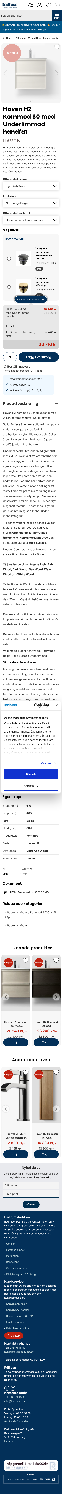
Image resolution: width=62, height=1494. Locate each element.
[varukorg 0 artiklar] (57, 5)
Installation (12, 1255)
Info (38, 269)
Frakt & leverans (15, 1322)
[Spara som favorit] (25, 960)
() (28, 892)
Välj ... (16, 1042)
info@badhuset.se (15, 1401)
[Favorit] (57, 47)
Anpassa (29, 785)
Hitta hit (8, 1441)
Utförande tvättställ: (16, 213)
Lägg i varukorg (35, 358)
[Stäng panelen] (57, 705)
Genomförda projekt (18, 1268)
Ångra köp (14, 1335)
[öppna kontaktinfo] (30, 5)
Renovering (12, 1261)
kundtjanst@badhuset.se (19, 1351)
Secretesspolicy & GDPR (20, 1316)
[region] (31, 403)
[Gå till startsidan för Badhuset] (10, 5)
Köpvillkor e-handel (17, 1309)
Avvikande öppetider (16, 1420)
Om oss (10, 1243)
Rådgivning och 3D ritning (21, 1274)
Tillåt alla (31, 774)
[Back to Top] (56, 1471)
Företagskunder (15, 1249)
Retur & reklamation (17, 1328)
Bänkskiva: (10, 196)
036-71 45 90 (17, 1347)
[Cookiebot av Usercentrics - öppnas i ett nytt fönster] (36, 705)
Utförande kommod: (16, 179)
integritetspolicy (42, 1177)
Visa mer (46, 763)
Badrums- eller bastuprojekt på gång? (26, 24)
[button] (56, 73)
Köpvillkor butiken (16, 1303)
